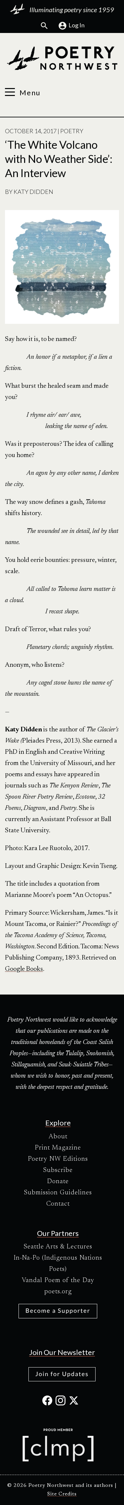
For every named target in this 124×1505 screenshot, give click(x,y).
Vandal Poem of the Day (58, 1280)
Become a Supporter (57, 1310)
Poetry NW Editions (58, 1159)
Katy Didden (33, 191)
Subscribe (58, 1170)
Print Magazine (58, 1148)
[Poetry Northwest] (62, 58)
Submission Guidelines (58, 1192)
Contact (58, 1204)
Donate (58, 1181)
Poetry (71, 131)
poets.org (58, 1291)
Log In (76, 25)
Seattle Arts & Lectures (57, 1247)
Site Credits (62, 1494)
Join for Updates (62, 1373)
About (58, 1136)
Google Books (24, 969)
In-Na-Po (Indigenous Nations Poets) (58, 1264)
